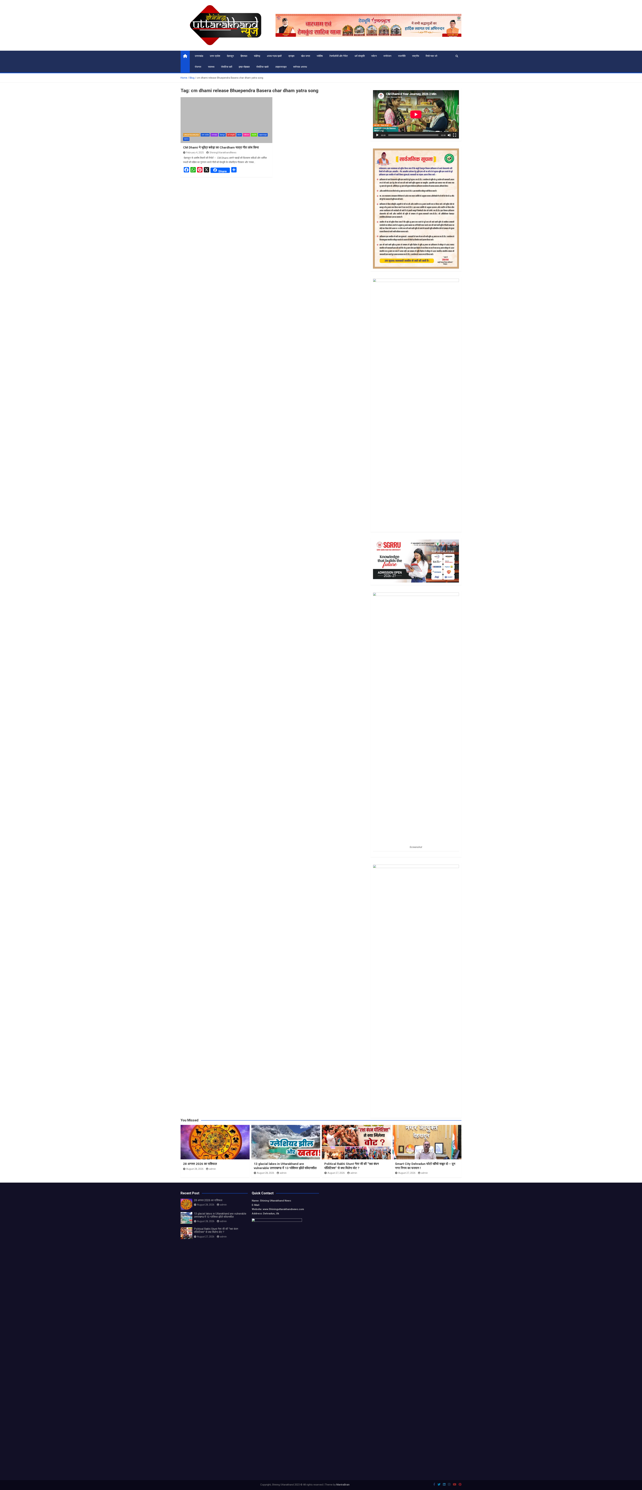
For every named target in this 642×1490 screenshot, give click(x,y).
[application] (416, 114)
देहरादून (230, 56)
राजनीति (401, 56)
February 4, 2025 (195, 152)
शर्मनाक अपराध (300, 66)
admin (212, 1169)
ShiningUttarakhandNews (222, 152)
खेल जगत (305, 56)
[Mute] (449, 135)
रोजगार (198, 66)
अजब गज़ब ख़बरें (274, 56)
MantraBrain (343, 1484)
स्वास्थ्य (211, 66)
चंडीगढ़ (257, 56)
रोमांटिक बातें (226, 66)
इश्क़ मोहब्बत (244, 66)
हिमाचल (244, 56)
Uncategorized (191, 135)
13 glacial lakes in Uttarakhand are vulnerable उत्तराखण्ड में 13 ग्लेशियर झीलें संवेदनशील (285, 1166)
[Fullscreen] (454, 135)
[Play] (377, 135)
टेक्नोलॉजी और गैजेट (338, 56)
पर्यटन (374, 56)
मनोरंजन (387, 56)
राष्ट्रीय (415, 56)
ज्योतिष (320, 56)
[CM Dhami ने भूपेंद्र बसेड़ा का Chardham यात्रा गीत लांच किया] (226, 120)
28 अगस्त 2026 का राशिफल (200, 1164)
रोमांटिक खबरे (262, 66)
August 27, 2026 (336, 1173)
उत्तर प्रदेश (215, 56)
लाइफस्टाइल (281, 66)
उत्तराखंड (199, 56)
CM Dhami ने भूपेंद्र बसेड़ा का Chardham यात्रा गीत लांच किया (221, 147)
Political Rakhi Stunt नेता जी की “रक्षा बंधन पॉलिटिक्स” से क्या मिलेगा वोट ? (351, 1166)
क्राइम (291, 56)
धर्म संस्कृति (360, 56)
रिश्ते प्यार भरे (431, 56)
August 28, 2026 (194, 1169)
